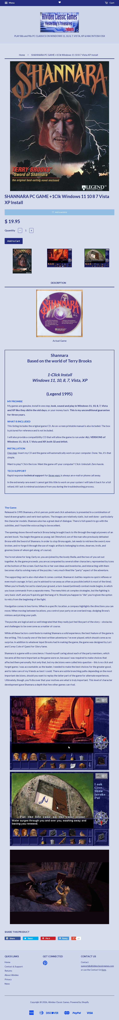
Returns (8, 970)
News (7, 984)
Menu (11, 2)
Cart (111, 2)
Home (22, 54)
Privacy (8, 979)
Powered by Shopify (79, 1002)
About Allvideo (12, 975)
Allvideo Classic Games (58, 1002)
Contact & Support (14, 966)
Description (58, 282)
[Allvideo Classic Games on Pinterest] (45, 964)
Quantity (10, 230)
